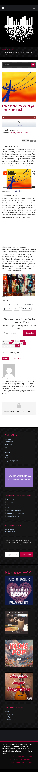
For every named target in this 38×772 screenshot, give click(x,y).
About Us (10, 499)
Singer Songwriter (11, 460)
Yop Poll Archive (13, 516)
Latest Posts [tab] (16, 359)
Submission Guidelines (15, 513)
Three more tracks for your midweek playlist (19, 108)
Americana (20, 133)
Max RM (5, 344)
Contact (10, 505)
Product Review (10, 532)
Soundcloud (9, 714)
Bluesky (8, 711)
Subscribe (30, 333)
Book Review (9, 529)
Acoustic (12, 49)
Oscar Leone (18, 344)
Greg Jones (7, 378)
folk (18, 341)
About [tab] (5, 358)
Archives (10, 502)
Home (4, 49)
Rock (6, 458)
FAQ (8, 508)
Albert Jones (6, 341)
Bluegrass (8, 444)
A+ (31, 141)
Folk (26, 133)
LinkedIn (8, 719)
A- (35, 141)
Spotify (7, 717)
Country (8, 447)
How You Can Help (14, 510)
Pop (6, 455)
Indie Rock (9, 452)
